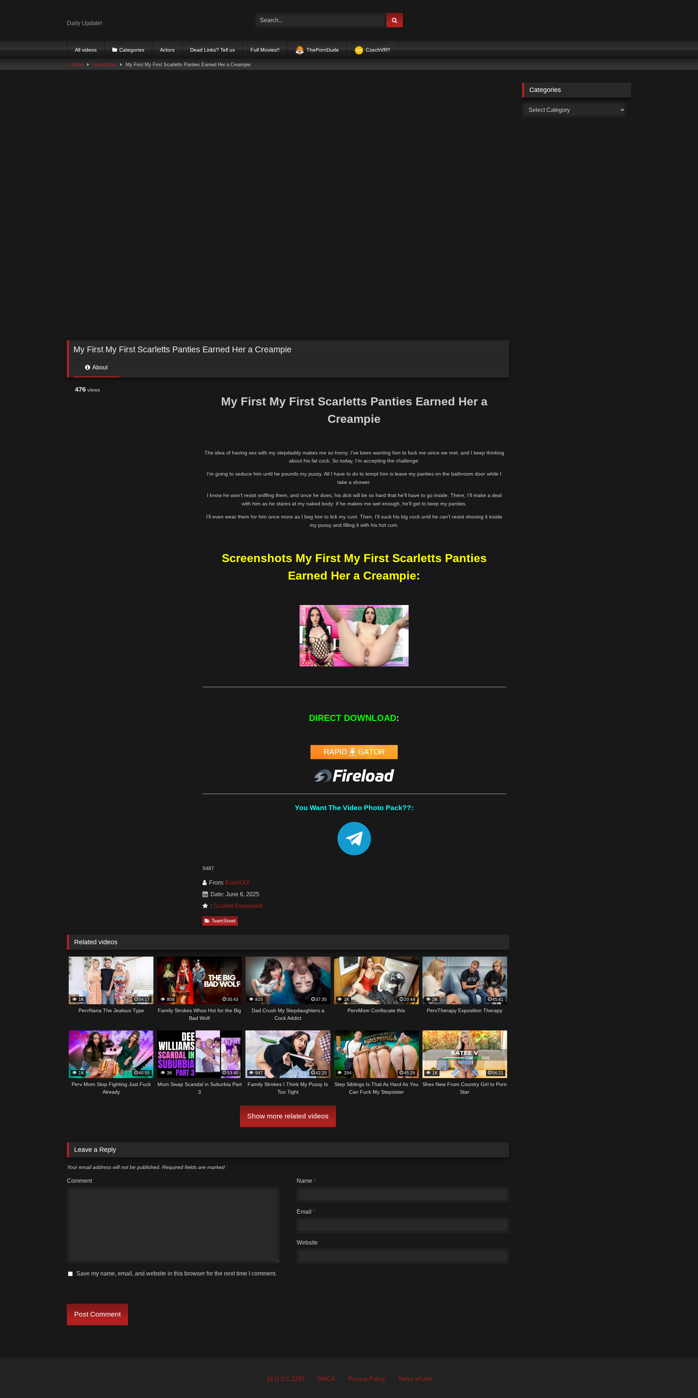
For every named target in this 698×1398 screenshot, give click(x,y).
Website (307, 1242)
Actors (167, 50)
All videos (86, 50)
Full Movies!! (265, 50)
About (99, 367)
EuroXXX (237, 883)
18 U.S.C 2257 (285, 1379)
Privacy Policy (366, 1379)
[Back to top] (675, 1376)
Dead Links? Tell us (212, 50)
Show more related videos (288, 1116)
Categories (131, 50)
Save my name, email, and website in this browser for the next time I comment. (176, 1273)
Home (77, 64)
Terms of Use (415, 1379)
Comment (79, 1181)
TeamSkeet (105, 64)
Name (306, 1181)
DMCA (326, 1379)
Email (306, 1212)
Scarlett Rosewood (237, 906)
